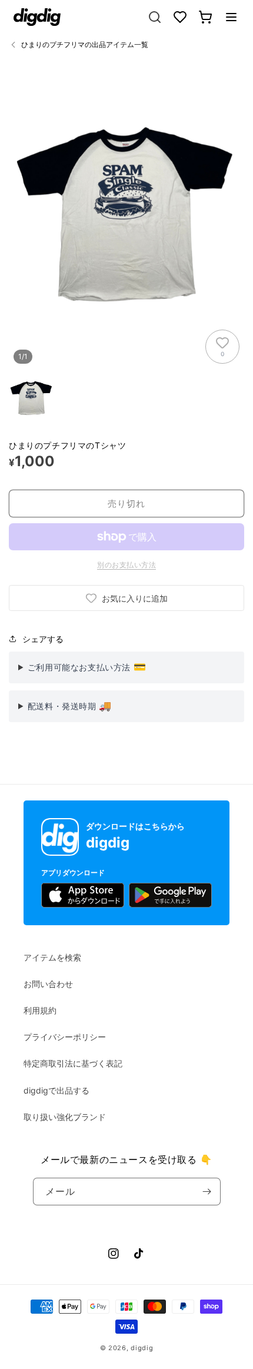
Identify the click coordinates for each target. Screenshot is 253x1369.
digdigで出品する (56, 1090)
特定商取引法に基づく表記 (73, 1063)
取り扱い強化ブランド (65, 1117)
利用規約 (40, 1010)
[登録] (207, 1191)
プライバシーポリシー (65, 1037)
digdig (142, 1348)
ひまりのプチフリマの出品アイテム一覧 (84, 44)
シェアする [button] (43, 639)
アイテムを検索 (52, 957)
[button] (231, 17)
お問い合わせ (48, 984)
